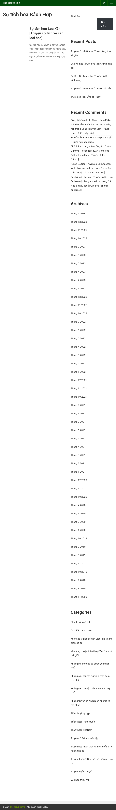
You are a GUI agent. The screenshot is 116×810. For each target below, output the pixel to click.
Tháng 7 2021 (78, 421)
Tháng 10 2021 (79, 396)
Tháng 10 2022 (79, 313)
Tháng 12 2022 (79, 296)
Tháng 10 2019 (79, 538)
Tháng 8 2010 (78, 588)
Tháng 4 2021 (78, 446)
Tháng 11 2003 (79, 596)
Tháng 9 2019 (78, 546)
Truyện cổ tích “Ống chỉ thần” (86, 96)
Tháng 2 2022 (78, 363)
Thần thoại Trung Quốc (83, 721)
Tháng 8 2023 (78, 255)
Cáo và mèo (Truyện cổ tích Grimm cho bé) (91, 65)
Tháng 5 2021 (78, 438)
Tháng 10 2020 (79, 496)
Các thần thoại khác (81, 630)
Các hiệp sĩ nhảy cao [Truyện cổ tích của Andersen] (91, 185)
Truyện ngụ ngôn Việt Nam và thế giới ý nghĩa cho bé (91, 748)
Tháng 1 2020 (78, 530)
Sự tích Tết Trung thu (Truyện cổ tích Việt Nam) (90, 78)
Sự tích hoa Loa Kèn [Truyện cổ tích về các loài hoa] (46, 33)
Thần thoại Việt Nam (81, 729)
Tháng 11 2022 (79, 305)
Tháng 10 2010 (79, 571)
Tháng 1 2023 (78, 288)
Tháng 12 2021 (79, 380)
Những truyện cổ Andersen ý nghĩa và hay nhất (90, 702)
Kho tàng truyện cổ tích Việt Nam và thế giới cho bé (91, 640)
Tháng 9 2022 (78, 321)
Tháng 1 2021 (78, 471)
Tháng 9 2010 (78, 580)
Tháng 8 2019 (78, 555)
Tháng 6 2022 (78, 330)
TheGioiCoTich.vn (17, 807)
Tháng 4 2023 (78, 271)
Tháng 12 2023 (79, 221)
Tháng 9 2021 (78, 405)
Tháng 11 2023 (79, 230)
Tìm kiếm (75, 16)
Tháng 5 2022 (78, 338)
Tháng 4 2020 (78, 505)
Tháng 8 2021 (78, 413)
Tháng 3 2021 (78, 455)
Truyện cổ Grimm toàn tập (84, 738)
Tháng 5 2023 (78, 263)
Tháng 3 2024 (78, 213)
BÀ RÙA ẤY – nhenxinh (82, 137)
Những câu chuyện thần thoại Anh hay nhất (90, 690)
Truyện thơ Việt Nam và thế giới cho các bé (92, 761)
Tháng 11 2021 (79, 388)
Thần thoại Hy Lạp (80, 713)
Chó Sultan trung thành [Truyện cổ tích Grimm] (90, 155)
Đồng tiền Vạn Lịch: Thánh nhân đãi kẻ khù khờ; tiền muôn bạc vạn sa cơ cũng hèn (91, 124)
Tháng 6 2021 (78, 430)
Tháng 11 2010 (79, 563)
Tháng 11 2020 (79, 488)
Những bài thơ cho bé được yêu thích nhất (90, 665)
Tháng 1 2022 (78, 371)
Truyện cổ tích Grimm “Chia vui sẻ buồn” (92, 88)
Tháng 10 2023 (79, 238)
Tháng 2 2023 (78, 280)
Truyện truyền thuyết (81, 771)
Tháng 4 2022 (78, 346)
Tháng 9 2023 (78, 246)
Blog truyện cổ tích (81, 622)
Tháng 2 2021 (78, 463)
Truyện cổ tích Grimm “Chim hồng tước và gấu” (91, 53)
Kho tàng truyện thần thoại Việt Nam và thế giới (91, 653)
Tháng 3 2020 (78, 513)
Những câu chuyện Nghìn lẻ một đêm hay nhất (90, 678)
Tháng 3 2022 (78, 355)
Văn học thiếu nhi (80, 779)
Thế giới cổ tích (11, 2)
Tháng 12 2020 (79, 480)
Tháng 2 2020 (78, 521)
